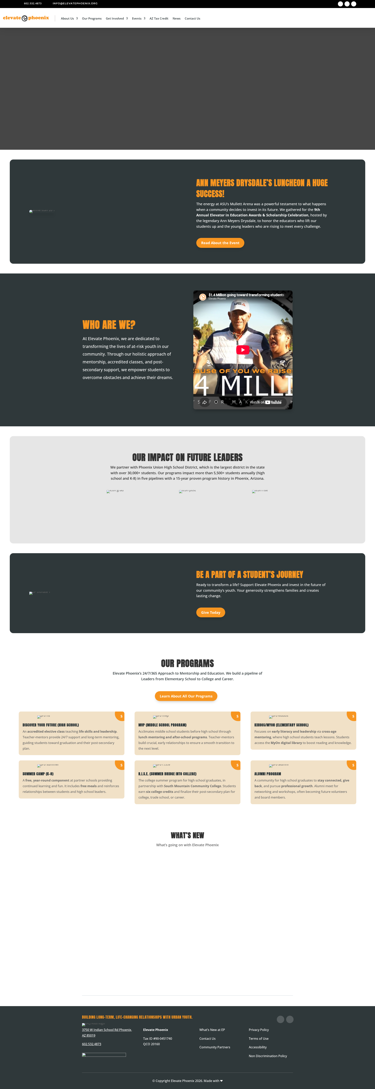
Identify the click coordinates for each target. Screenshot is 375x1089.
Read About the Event (220, 242)
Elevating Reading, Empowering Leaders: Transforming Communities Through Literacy (154, 911)
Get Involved (115, 18)
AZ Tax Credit (159, 18)
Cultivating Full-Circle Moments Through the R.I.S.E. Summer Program (142, 957)
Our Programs (92, 18)
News (176, 18)
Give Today (210, 612)
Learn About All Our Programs (186, 696)
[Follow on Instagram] (347, 3)
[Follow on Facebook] (340, 3)
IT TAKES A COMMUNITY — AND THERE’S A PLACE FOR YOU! (127, 864)
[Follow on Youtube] (353, 3)
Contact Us (192, 18)
